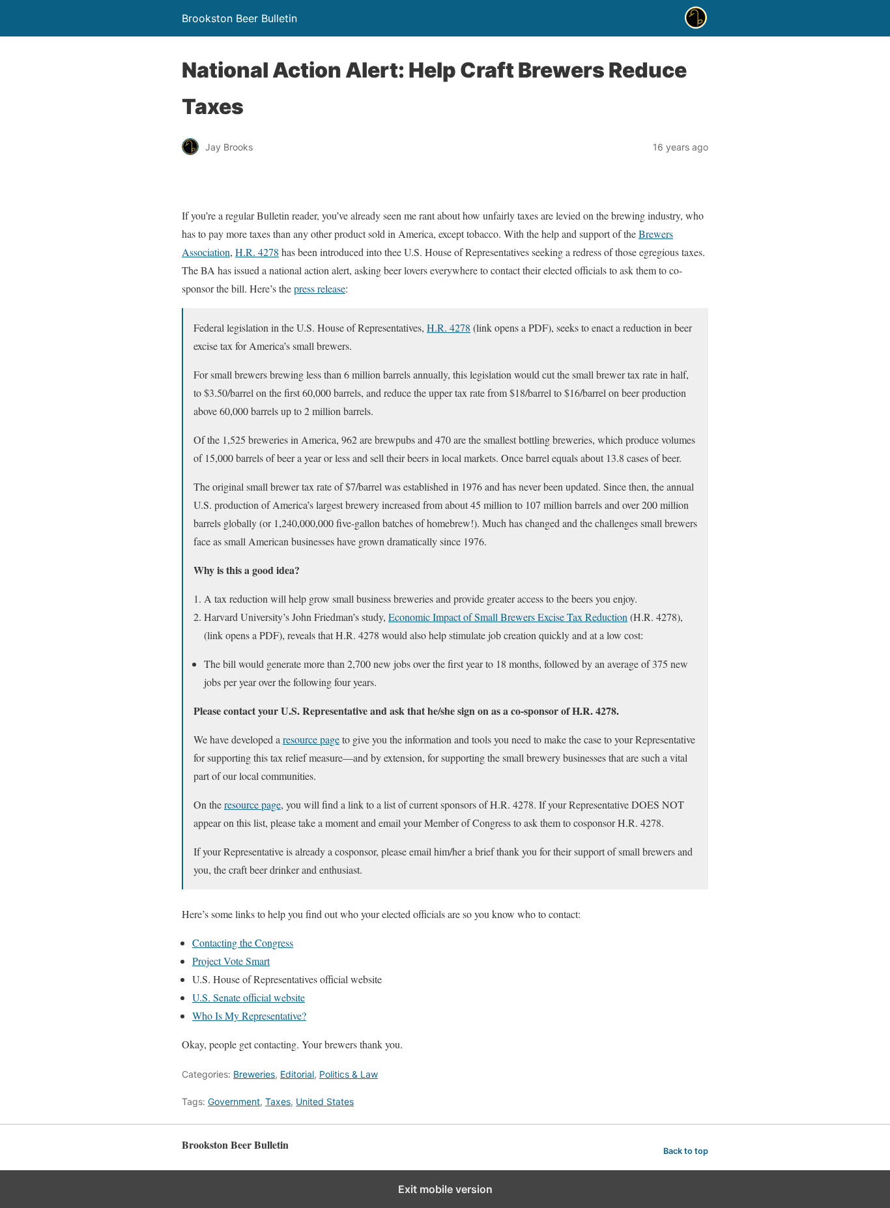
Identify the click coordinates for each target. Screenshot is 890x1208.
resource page (311, 739)
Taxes (278, 1101)
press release (319, 288)
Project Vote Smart (231, 961)
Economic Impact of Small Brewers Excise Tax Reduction (507, 617)
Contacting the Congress (242, 942)
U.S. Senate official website (248, 997)
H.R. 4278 (257, 252)
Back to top (685, 1151)
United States (325, 1101)
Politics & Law (348, 1074)
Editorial (297, 1074)
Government (234, 1101)
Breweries (254, 1074)
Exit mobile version (445, 1189)
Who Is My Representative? (249, 1015)
